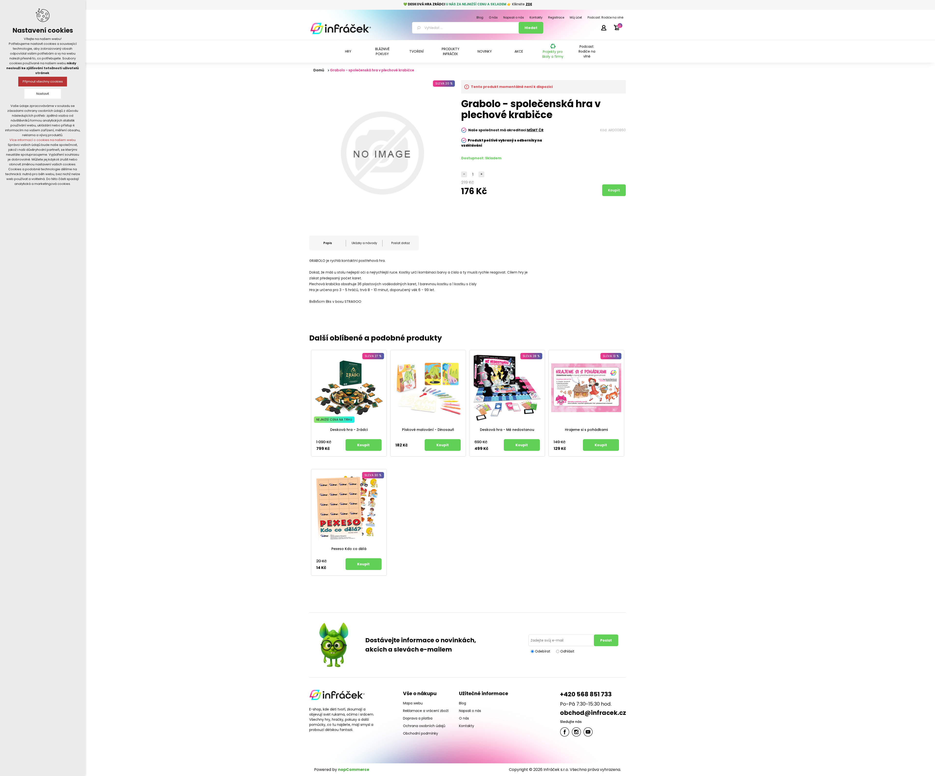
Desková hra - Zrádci (349, 430)
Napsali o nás (470, 710)
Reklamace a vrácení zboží (426, 710)
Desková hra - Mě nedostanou (507, 430)
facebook (564, 732)
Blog (462, 703)
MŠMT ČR (535, 130)
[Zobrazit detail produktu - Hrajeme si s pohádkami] (586, 388)
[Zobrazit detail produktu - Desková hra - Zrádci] (349, 388)
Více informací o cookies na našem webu (42, 140)
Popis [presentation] (327, 243)
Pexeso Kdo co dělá (348, 549)
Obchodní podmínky (420, 733)
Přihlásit (603, 27)
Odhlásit (567, 651)
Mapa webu (413, 703)
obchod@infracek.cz (593, 713)
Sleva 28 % (531, 356)
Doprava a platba (417, 718)
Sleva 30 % (373, 475)
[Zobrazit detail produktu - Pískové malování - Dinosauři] (428, 388)
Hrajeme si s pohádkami (586, 430)
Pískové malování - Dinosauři (428, 430)
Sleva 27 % (373, 356)
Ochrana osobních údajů (424, 725)
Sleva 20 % (443, 83)
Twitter (576, 732)
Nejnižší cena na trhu (334, 419)
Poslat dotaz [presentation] (400, 243)
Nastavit (42, 93)
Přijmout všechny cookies (43, 81)
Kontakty (466, 725)
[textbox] (466, 28)
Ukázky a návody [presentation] (364, 243)
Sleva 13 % (611, 356)
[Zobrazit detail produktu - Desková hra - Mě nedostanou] (507, 388)
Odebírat (542, 651)
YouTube (588, 732)
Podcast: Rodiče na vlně (587, 51)
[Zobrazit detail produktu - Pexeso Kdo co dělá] (349, 507)
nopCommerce (353, 769)
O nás (464, 718)
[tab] (327, 243)
